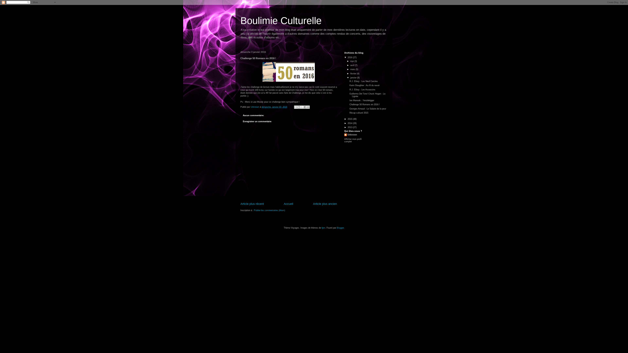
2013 (350, 127)
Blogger (340, 228)
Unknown (352, 134)
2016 (350, 57)
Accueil (288, 203)
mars (353, 69)
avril (352, 65)
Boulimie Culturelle (281, 20)
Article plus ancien (325, 203)
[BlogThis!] (298, 107)
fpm (323, 228)
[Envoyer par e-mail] (295, 107)
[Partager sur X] (302, 107)
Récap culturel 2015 (358, 113)
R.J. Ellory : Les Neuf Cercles (363, 81)
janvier (353, 77)
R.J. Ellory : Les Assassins (362, 89)
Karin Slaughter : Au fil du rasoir (364, 85)
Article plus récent (252, 203)
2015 (350, 119)
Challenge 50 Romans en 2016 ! (364, 104)
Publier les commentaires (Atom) (269, 210)
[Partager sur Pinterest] (308, 107)
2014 (350, 123)
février (353, 73)
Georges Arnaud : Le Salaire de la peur (367, 108)
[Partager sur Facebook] (305, 107)
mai (352, 61)
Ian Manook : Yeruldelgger (361, 100)
